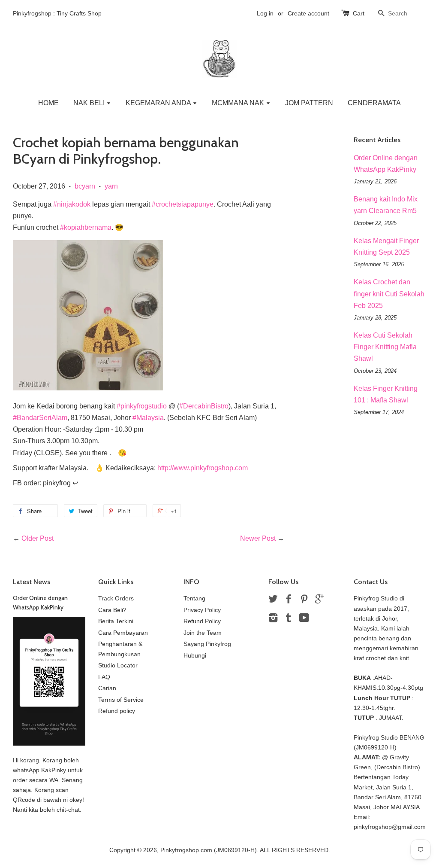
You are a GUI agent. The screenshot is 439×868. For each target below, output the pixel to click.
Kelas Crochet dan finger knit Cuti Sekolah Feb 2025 (389, 293)
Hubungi (194, 655)
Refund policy (116, 711)
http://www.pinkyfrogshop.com (202, 468)
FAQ (104, 677)
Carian (107, 688)
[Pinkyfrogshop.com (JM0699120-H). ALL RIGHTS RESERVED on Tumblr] (288, 619)
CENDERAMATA (374, 103)
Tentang (194, 598)
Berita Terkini (115, 621)
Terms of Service (121, 700)
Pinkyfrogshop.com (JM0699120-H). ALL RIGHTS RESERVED (244, 850)
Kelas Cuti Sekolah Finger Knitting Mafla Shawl (385, 347)
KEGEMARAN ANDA (159, 103)
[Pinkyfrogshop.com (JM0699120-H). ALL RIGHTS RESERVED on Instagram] (273, 619)
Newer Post (258, 538)
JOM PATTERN (309, 103)
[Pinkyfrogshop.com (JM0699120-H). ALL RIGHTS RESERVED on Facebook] (288, 600)
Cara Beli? (112, 610)
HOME (48, 103)
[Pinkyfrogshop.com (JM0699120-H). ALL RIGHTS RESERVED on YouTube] (304, 619)
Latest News (31, 582)
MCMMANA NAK (239, 103)
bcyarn (85, 186)
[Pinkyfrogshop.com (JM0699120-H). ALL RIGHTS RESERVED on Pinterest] (304, 600)
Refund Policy (202, 621)
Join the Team (202, 633)
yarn (111, 186)
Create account (308, 13)
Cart (358, 13)
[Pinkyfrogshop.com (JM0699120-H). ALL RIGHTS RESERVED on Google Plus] (319, 600)
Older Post (37, 538)
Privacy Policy (202, 610)
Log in (265, 13)
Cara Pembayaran (123, 633)
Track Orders (116, 598)
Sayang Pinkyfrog (207, 644)
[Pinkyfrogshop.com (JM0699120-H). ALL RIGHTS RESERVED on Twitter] (273, 600)
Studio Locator (118, 665)
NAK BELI (89, 103)
